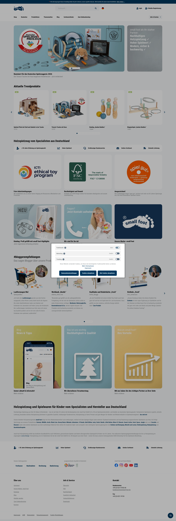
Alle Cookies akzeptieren (107, 273)
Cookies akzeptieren (88, 273)
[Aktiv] (117, 247)
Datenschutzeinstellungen (69, 273)
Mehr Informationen (88, 266)
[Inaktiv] (117, 253)
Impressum (88, 268)
